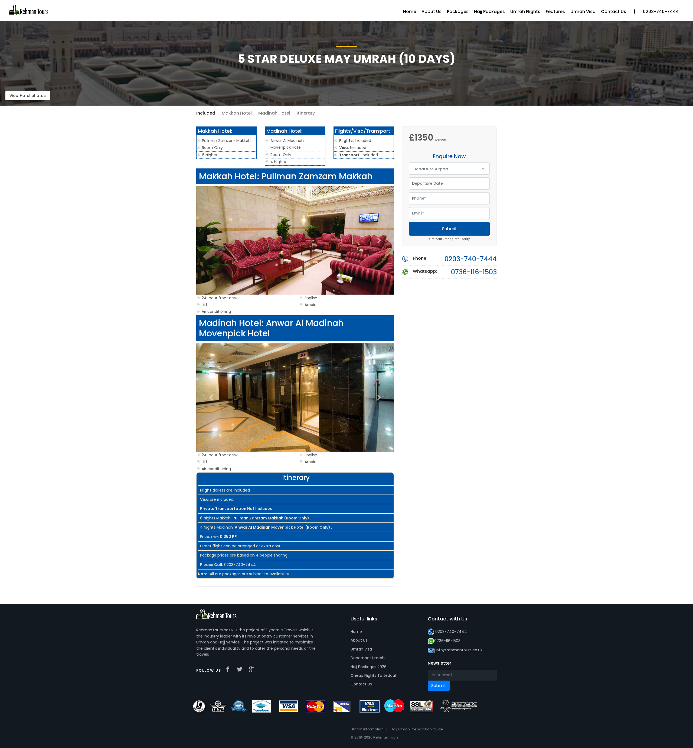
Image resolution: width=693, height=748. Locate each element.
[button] (211, 240)
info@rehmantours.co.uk (459, 650)
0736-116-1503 (474, 272)
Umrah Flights (525, 11)
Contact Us (361, 684)
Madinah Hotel (274, 113)
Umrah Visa (361, 649)
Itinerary (306, 113)
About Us (431, 11)
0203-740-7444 (470, 259)
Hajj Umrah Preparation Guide (417, 729)
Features (555, 11)
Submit (449, 229)
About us (359, 640)
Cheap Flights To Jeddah (374, 675)
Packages (458, 11)
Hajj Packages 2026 (369, 666)
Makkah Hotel (237, 113)
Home (356, 631)
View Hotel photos (27, 95)
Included (205, 113)
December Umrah (368, 658)
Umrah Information (367, 729)
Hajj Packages (489, 11)
